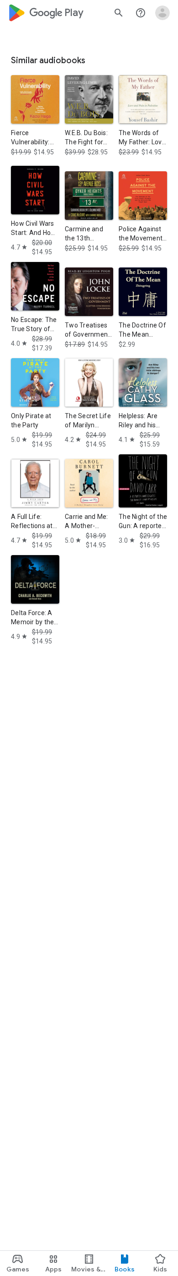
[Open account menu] (162, 13)
